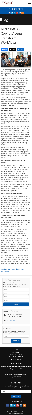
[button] (29, 4)
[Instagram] (20, 12)
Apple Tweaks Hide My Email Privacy (16, 374)
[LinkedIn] (15, 12)
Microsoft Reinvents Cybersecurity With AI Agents (16, 366)
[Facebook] (10, 12)
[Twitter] (12, 12)
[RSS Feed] (22, 12)
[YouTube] (17, 12)
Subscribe (16, 341)
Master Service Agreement (16, 413)
